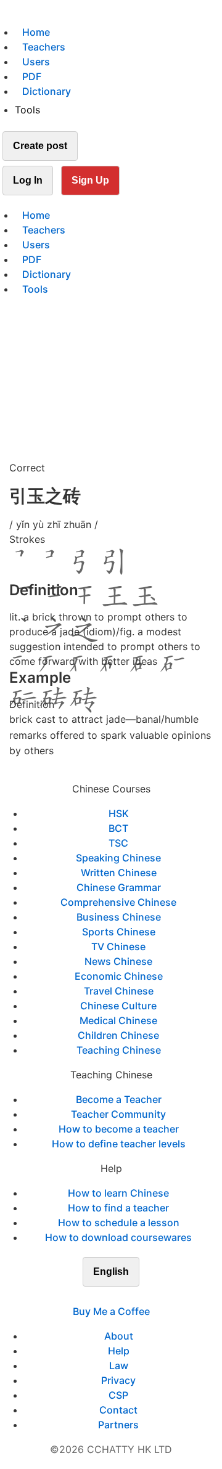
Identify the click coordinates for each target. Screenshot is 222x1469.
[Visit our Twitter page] (104, 1296)
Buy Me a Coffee (111, 1311)
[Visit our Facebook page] (89, 1296)
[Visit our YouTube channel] (133, 1296)
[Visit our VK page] (118, 1296)
